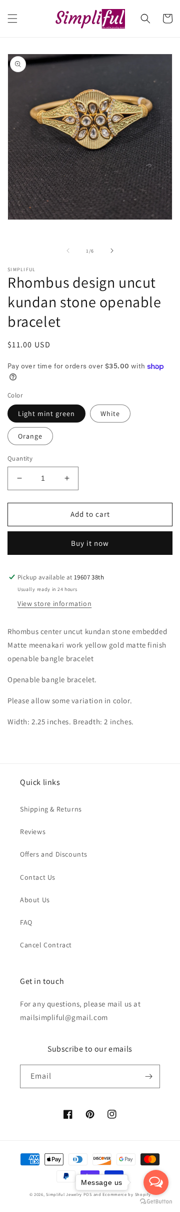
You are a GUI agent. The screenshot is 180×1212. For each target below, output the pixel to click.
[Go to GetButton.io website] (156, 1201)
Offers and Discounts (54, 854)
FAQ (26, 922)
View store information (55, 603)
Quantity (20, 458)
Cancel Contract (46, 944)
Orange (30, 436)
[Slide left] (68, 251)
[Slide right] (112, 251)
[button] (13, 19)
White (110, 413)
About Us (35, 899)
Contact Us (38, 877)
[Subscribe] (149, 1076)
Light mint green (46, 413)
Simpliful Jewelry (64, 1194)
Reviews (33, 831)
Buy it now (90, 543)
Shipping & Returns (51, 809)
